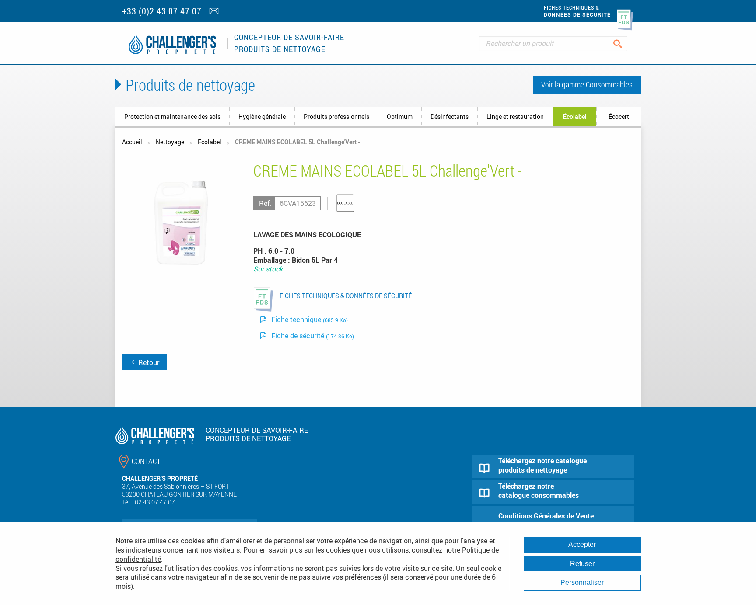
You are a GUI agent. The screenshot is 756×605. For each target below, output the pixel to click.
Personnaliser (582, 582)
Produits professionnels (336, 116)
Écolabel (575, 116)
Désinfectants (449, 116)
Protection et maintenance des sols (172, 116)
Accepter (582, 544)
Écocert (619, 116)
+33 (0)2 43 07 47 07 (162, 11)
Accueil (132, 142)
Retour (147, 362)
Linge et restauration (515, 116)
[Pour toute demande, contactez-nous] (215, 12)
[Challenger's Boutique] (172, 43)
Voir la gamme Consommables (587, 84)
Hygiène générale (262, 116)
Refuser (582, 563)
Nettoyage (170, 142)
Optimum (400, 116)
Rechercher (624, 43)
